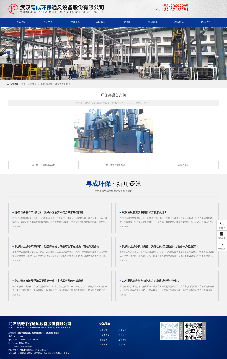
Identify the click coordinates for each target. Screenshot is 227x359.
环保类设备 (74, 22)
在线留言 (179, 22)
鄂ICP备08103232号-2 (29, 350)
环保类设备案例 (45, 84)
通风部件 (100, 22)
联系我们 (205, 22)
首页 (23, 84)
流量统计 (44, 350)
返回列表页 (183, 165)
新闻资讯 (153, 22)
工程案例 (126, 22)
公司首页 (21, 22)
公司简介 (48, 22)
